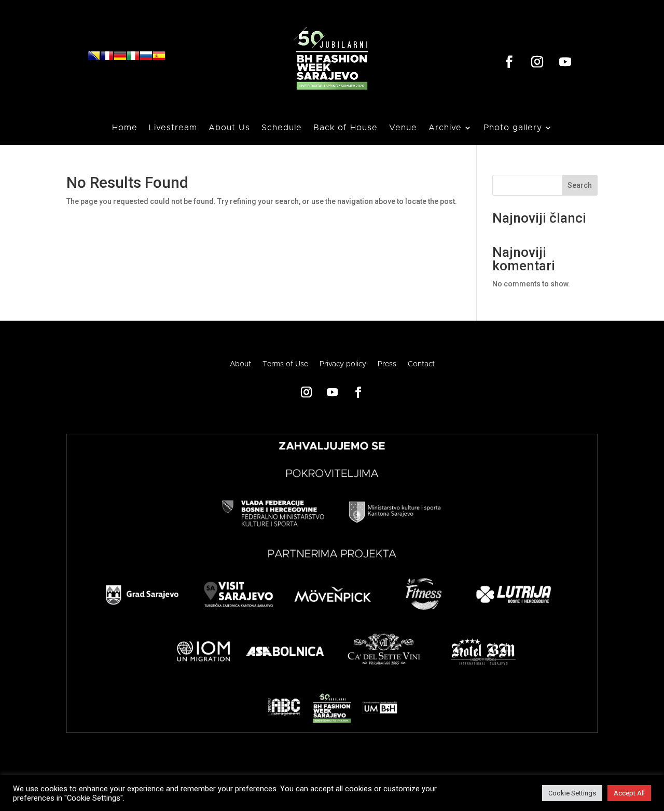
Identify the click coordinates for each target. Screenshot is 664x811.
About (240, 364)
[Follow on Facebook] (509, 62)
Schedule (281, 128)
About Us (229, 128)
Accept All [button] (629, 793)
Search (580, 185)
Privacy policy (343, 364)
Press (387, 364)
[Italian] (133, 60)
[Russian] (146, 60)
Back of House (345, 128)
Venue (403, 128)
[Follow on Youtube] (565, 62)
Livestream (173, 128)
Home (124, 128)
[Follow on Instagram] (537, 62)
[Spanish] (159, 60)
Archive (445, 128)
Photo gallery (512, 128)
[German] (120, 60)
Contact (421, 364)
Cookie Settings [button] (572, 793)
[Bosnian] (94, 60)
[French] (107, 60)
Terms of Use (285, 364)
